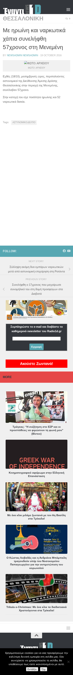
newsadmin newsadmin (22, 55)
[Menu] (68, 9)
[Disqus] (36, 179)
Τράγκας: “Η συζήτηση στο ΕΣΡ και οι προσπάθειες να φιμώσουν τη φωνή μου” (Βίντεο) (36, 430)
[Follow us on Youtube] (68, 251)
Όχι (44, 669)
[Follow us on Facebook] (64, 251)
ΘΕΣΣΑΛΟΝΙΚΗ (23, 18)
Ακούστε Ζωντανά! (36, 364)
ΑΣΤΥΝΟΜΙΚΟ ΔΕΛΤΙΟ (24, 122)
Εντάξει (32, 669)
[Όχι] (68, 662)
